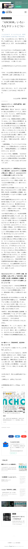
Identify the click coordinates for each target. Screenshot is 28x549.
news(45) (8, 427)
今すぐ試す (18, 6)
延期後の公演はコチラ (6, 480)
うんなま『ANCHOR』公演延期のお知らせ (11, 489)
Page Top (14, 536)
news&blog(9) (3, 427)
